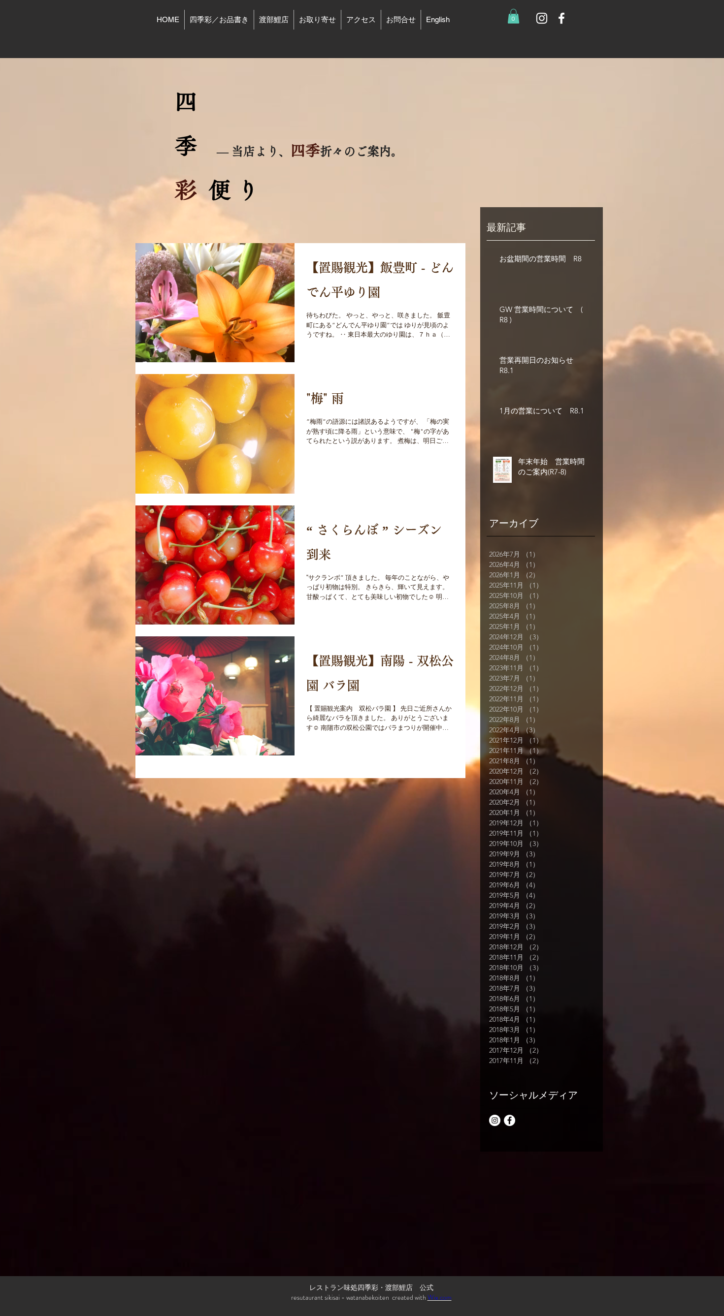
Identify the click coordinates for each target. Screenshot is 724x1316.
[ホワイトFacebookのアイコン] (561, 18)
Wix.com (440, 1297)
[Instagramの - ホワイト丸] (494, 1120)
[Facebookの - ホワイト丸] (509, 1120)
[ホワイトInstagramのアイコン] (541, 18)
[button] (513, 16)
